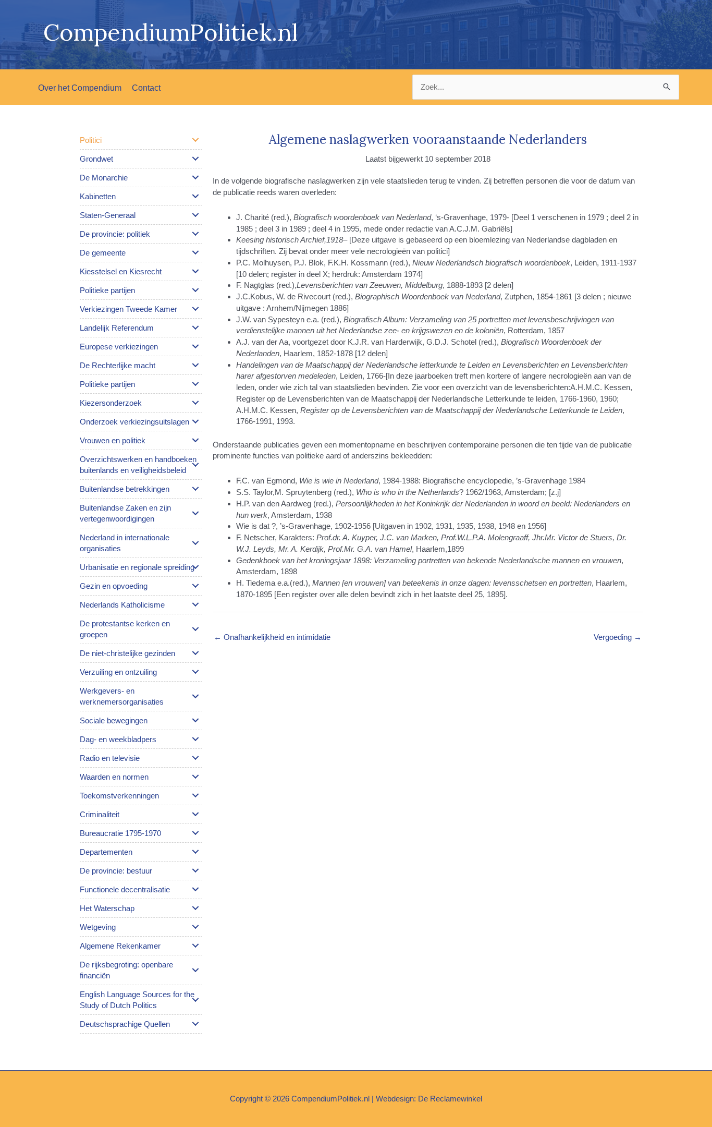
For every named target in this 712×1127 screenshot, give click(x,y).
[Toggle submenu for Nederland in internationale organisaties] (195, 543)
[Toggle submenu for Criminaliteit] (195, 814)
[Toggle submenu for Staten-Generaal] (195, 214)
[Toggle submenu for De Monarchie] (195, 177)
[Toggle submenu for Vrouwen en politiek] (195, 440)
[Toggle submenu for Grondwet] (195, 158)
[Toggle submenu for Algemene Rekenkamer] (195, 945)
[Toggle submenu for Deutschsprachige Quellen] (195, 1023)
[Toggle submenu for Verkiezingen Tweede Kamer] (195, 308)
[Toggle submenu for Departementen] (195, 851)
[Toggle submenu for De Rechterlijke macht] (195, 365)
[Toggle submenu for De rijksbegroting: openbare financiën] (195, 970)
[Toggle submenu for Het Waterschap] (195, 908)
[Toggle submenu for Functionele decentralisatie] (195, 889)
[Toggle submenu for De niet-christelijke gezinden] (195, 653)
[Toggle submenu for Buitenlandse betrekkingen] (195, 488)
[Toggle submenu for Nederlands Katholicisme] (195, 604)
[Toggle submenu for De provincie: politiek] (195, 233)
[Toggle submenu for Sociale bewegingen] (195, 720)
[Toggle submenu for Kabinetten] (195, 196)
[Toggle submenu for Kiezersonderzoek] (195, 402)
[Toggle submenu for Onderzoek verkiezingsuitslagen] (195, 421)
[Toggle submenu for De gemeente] (195, 252)
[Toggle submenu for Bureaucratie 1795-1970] (195, 832)
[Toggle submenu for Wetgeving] (195, 926)
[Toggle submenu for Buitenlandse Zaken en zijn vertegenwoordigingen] (195, 513)
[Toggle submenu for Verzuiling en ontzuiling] (195, 671)
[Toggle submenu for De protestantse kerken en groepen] (195, 629)
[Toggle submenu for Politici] (195, 139)
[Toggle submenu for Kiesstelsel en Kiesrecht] (195, 271)
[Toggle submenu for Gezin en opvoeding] (195, 585)
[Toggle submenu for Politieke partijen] (195, 290)
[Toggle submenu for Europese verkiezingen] (195, 346)
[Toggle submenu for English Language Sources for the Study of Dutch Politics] (195, 999)
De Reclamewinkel (450, 1098)
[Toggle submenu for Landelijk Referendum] (195, 327)
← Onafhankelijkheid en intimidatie (272, 637)
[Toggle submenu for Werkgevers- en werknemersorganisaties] (195, 696)
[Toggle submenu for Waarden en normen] (195, 776)
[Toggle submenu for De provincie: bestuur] (195, 870)
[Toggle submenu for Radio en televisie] (195, 757)
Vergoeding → (618, 637)
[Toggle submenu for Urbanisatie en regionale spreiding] (195, 566)
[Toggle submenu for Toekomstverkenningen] (195, 795)
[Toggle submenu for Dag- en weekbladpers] (195, 739)
